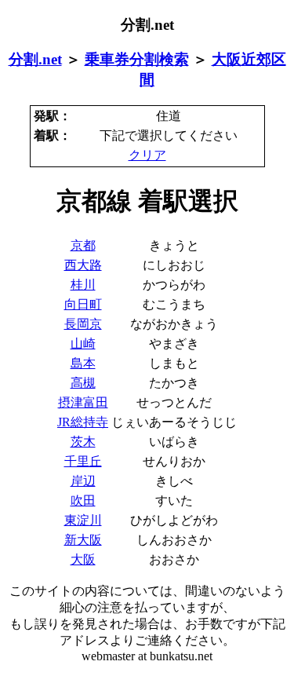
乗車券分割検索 (137, 59)
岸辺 (83, 481)
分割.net (35, 59)
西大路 (83, 265)
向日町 (83, 304)
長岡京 (83, 324)
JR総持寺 (82, 422)
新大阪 (83, 539)
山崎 (83, 343)
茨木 (83, 441)
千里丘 (83, 461)
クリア (147, 155)
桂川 (83, 284)
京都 (83, 245)
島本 (83, 363)
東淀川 (83, 520)
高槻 (83, 382)
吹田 (83, 500)
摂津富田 (83, 402)
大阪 (83, 559)
